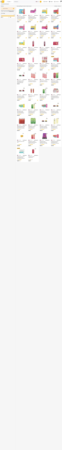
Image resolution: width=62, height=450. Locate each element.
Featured (59, 6)
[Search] (40, 1)
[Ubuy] (2, 1)
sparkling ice (59, 63)
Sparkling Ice (25, 15)
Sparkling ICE (25, 79)
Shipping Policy (11, 11)
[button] (46, 1)
